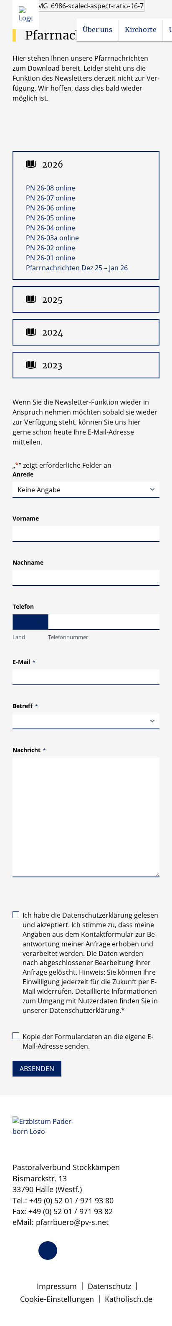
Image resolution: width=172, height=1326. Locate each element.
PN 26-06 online (50, 207)
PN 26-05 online (50, 217)
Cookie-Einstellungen (57, 1299)
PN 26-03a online (52, 237)
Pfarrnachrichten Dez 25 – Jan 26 (77, 267)
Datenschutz (109, 1286)
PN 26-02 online (50, 247)
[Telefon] (47, 1250)
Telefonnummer (68, 637)
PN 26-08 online (50, 188)
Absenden (37, 1068)
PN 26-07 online (50, 197)
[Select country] (30, 622)
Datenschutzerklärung (97, 915)
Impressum (57, 1286)
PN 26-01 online (50, 257)
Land (19, 637)
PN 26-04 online (50, 227)
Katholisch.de (128, 1299)
